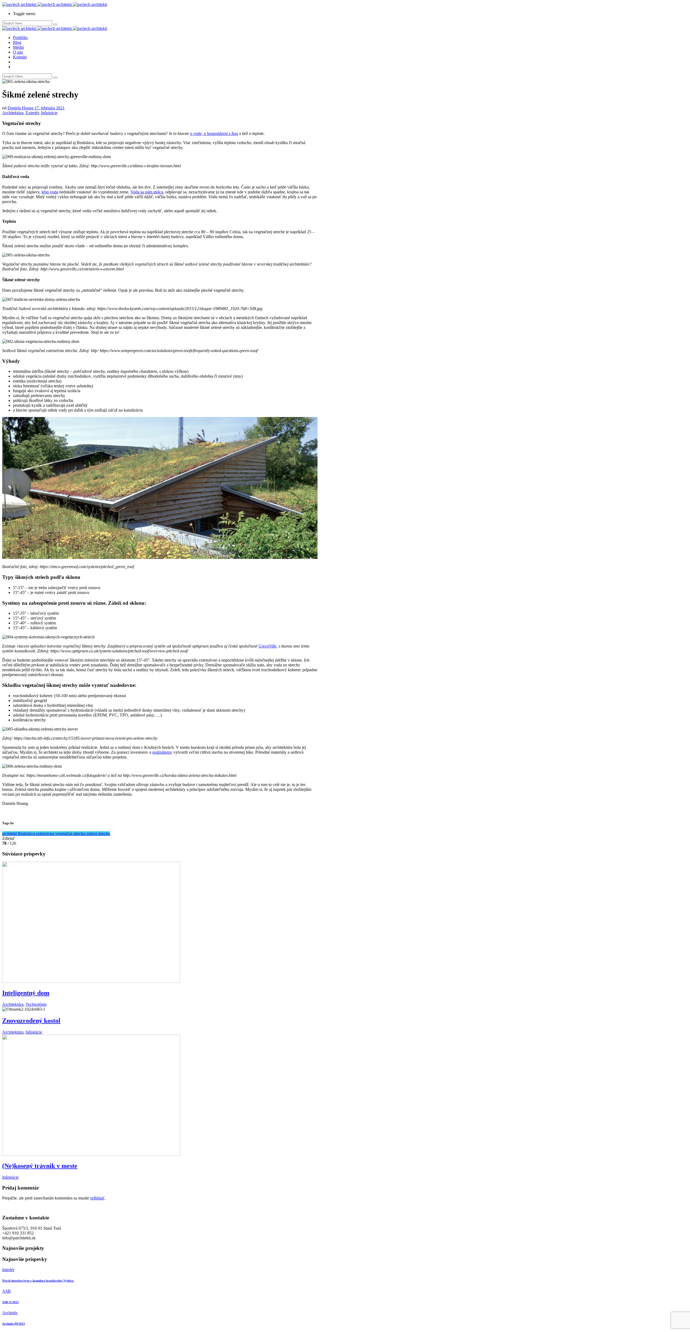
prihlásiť (97, 1198)
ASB (6, 1291)
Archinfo (10, 1312)
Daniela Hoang (21, 108)
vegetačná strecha (70, 833)
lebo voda (50, 192)
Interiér (8, 1269)
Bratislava (27, 833)
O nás (18, 52)
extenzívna (45, 833)
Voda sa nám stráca (146, 192)
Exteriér (32, 112)
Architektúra (12, 112)
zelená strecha (98, 833)
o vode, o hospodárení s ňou (214, 133)
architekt (10, 833)
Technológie (36, 1004)
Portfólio (20, 37)
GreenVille (267, 646)
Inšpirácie (49, 112)
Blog (17, 42)
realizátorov (162, 752)
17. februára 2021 (49, 108)
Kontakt (20, 57)
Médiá (18, 47)
